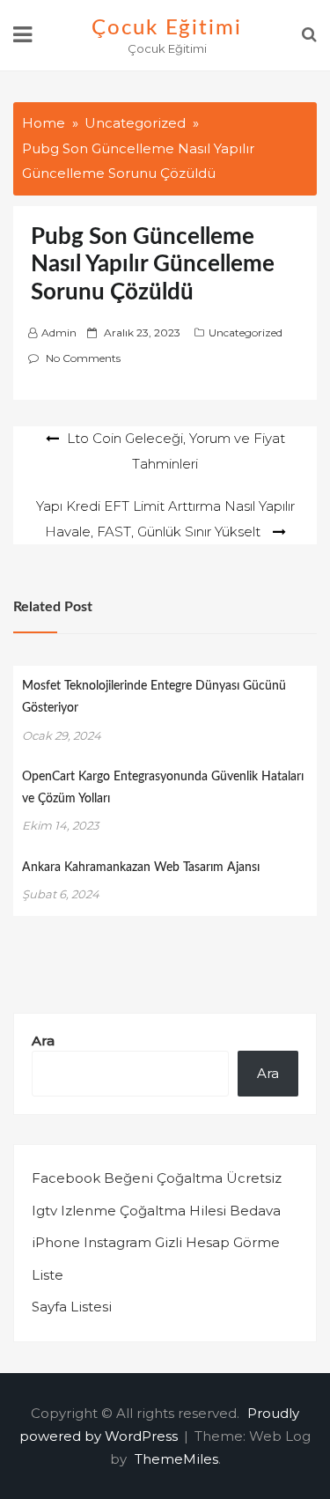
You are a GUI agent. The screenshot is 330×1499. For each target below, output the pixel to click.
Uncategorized (245, 332)
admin (59, 332)
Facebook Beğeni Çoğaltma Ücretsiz (157, 1178)
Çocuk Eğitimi (167, 28)
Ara (43, 1040)
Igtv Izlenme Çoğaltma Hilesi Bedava (156, 1210)
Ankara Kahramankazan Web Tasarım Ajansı (141, 867)
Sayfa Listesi (72, 1306)
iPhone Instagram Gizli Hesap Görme (156, 1242)
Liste (47, 1274)
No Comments (83, 358)
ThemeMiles (176, 1459)
